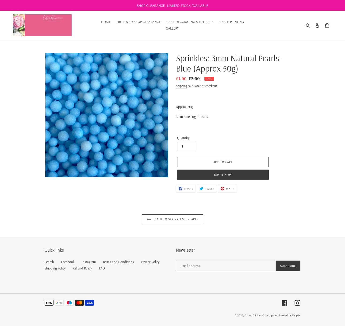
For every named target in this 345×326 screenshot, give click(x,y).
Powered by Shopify (289, 315)
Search (49, 262)
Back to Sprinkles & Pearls (175, 219)
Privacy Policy (150, 262)
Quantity (183, 138)
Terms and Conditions (118, 262)
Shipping (181, 86)
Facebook (68, 262)
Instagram (89, 262)
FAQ (102, 268)
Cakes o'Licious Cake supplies (261, 315)
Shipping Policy (55, 268)
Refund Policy (82, 268)
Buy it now (223, 175)
